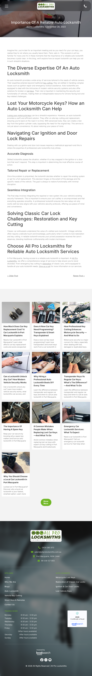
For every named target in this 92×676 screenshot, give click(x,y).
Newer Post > (79, 276)
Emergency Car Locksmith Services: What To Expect (74, 429)
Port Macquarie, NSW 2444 (47, 556)
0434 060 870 (48, 547)
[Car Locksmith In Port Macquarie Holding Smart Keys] (46, 312)
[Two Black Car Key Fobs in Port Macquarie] (16, 312)
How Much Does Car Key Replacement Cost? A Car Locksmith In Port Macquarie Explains (15, 331)
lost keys (30, 91)
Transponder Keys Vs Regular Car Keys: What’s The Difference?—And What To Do (75, 381)
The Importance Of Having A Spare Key (13, 428)
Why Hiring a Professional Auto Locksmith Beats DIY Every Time (44, 381)
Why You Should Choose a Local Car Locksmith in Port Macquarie (15, 479)
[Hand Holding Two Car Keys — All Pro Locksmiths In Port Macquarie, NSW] (76, 362)
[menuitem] (16, 578)
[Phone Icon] (85, 7)
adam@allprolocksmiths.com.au (48, 552)
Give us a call (44, 266)
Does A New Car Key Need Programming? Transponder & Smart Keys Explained (44, 331)
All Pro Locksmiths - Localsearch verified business (77, 618)
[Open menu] (6, 6)
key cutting (48, 83)
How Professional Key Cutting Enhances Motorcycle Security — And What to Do (75, 331)
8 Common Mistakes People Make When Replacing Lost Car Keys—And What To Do (45, 431)
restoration (46, 264)
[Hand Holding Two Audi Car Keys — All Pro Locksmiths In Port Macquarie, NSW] (16, 412)
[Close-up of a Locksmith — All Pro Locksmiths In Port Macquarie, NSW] (16, 362)
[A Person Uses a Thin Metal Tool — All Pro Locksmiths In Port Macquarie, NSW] (46, 362)
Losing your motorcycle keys (19, 115)
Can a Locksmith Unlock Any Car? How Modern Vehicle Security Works (15, 379)
